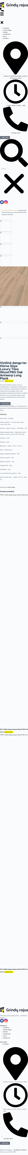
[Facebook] (2, 1021)
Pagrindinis (5, 210)
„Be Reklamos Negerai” (20, 1150)
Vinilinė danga (13, 210)
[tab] (3, 414)
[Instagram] (6, 1021)
